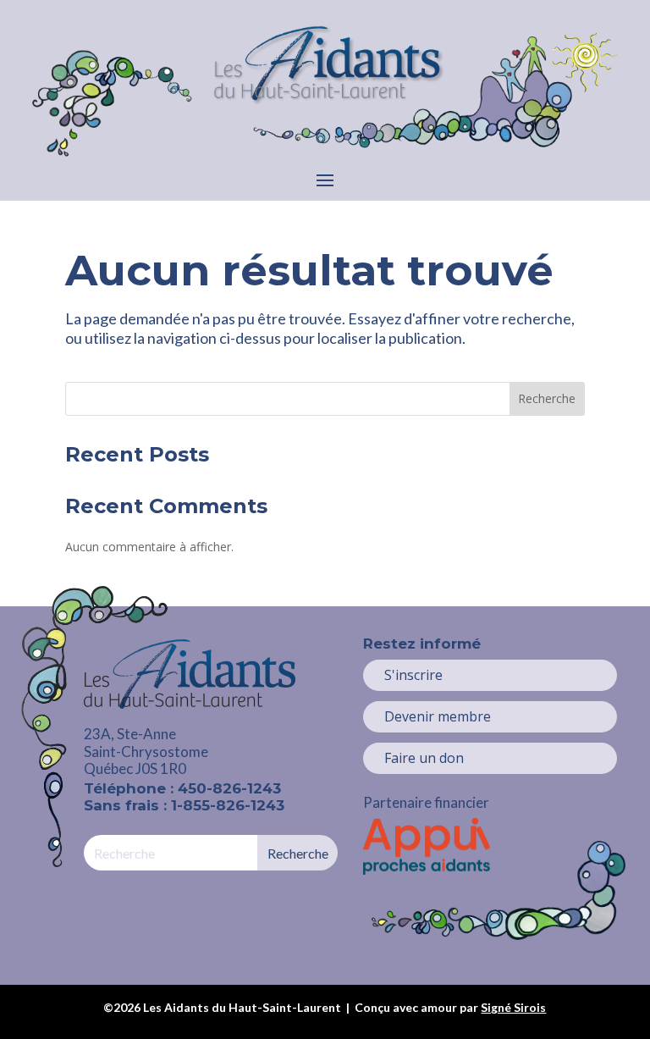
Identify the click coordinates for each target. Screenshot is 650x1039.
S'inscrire (413, 675)
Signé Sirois (513, 1007)
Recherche (547, 398)
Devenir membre (437, 716)
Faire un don (424, 758)
